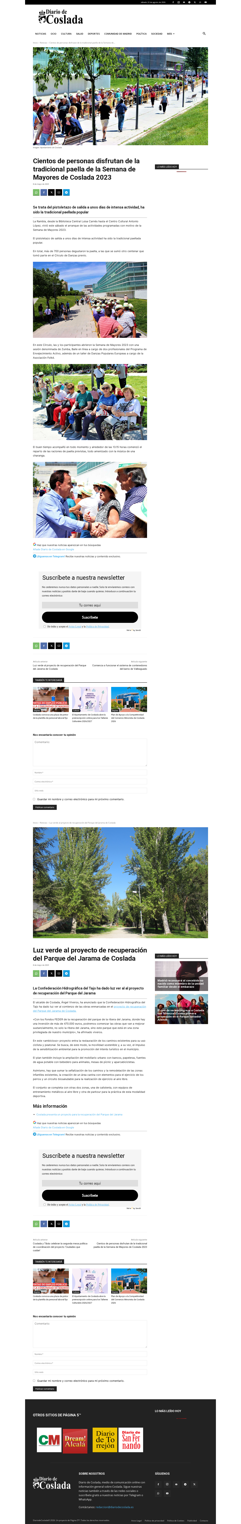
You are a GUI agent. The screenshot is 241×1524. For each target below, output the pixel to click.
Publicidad (192, 1520)
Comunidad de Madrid (118, 33)
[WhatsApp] (200, 2)
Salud (79, 33)
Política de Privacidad (97, 626)
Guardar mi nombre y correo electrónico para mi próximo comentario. (80, 799)
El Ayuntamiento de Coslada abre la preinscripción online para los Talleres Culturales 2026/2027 (90, 717)
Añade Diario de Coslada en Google (53, 549)
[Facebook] (173, 2)
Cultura (66, 33)
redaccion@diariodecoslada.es (115, 1507)
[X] (194, 2)
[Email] (59, 192)
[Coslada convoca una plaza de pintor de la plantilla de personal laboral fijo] (51, 699)
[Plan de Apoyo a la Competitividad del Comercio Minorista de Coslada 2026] (129, 699)
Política (141, 33)
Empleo (37, 710)
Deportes (94, 33)
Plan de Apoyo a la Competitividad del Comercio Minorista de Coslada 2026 (127, 717)
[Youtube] (205, 2)
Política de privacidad (154, 1520)
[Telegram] (189, 2)
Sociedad (156, 33)
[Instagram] (178, 2)
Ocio (53, 33)
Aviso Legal (75, 626)
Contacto (204, 1520)
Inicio (35, 42)
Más (169, 33)
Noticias (40, 33)
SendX (138, 630)
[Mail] (183, 2)
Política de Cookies (175, 1520)
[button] (204, 34)
